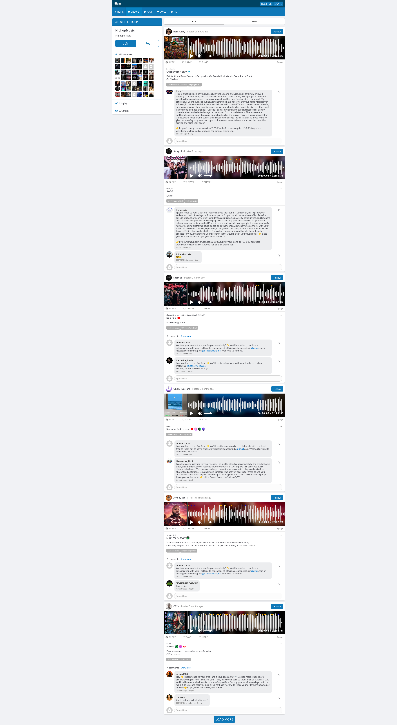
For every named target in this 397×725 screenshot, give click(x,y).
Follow (277, 31)
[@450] (117, 72)
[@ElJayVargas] (128, 60)
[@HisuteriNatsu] (128, 77)
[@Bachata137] (134, 66)
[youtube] (178, 317)
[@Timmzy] (139, 94)
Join (126, 43)
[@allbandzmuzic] (134, 72)
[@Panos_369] (134, 60)
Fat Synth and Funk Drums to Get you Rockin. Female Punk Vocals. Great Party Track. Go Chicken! (209, 78)
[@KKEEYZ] (145, 88)
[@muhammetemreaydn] (145, 66)
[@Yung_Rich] (139, 60)
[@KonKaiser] (145, 72)
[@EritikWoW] (117, 66)
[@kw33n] (117, 83)
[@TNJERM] (151, 88)
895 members (125, 54)
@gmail (254, 348)
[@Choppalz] (139, 88)
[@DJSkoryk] (117, 88)
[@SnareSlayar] (123, 94)
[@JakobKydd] (123, 66)
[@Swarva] (139, 83)
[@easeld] (139, 66)
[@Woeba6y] (145, 77)
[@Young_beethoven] (151, 83)
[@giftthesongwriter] (134, 88)
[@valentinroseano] (134, 94)
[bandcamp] (189, 71)
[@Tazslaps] (123, 60)
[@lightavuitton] (151, 94)
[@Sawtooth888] (145, 83)
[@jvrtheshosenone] (145, 94)
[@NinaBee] (123, 77)
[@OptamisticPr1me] (117, 94)
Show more (186, 336)
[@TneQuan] (128, 88)
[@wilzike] (151, 60)
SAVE (188, 62)
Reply (190, 134)
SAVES (190, 182)
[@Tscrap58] (123, 83)
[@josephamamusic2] (134, 83)
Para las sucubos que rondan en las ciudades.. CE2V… (189, 652)
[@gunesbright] (128, 83)
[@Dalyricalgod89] (117, 77)
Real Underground (175, 322)
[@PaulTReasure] (128, 72)
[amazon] (203, 429)
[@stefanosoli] (139, 72)
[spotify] (199, 429)
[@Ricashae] (145, 60)
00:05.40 (180, 703)
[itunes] (195, 429)
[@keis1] (151, 66)
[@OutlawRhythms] (128, 94)
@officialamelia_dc (211, 350)
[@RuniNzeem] (139, 77)
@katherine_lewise (196, 366)
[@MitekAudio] (134, 77)
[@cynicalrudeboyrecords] (123, 72)
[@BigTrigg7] (151, 77)
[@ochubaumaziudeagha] (151, 72)
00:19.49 (180, 260)
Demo (169, 195)
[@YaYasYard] (123, 88)
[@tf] (117, 60)
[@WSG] (128, 66)
